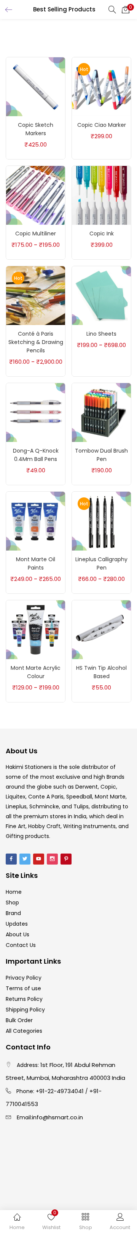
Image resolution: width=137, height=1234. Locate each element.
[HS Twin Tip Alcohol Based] (101, 629)
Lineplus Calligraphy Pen (101, 563)
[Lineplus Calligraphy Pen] (101, 520)
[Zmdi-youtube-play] (38, 859)
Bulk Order (19, 1020)
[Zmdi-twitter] (24, 859)
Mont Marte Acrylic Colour (36, 672)
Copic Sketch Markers (35, 129)
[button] (125, 9)
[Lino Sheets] (101, 295)
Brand (13, 913)
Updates (17, 924)
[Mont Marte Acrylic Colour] (35, 629)
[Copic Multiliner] (35, 195)
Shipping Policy (25, 1009)
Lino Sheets (101, 334)
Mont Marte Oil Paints (35, 563)
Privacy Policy (23, 978)
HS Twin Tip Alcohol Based (101, 672)
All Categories (24, 1031)
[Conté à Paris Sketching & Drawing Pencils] (35, 295)
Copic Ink (101, 233)
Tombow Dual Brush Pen (101, 455)
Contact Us (21, 945)
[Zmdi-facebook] (11, 859)
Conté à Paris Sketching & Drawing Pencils (35, 342)
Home (14, 892)
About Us (17, 934)
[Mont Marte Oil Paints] (35, 520)
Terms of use (23, 988)
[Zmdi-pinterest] (66, 859)
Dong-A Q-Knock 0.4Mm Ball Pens (36, 455)
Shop (12, 902)
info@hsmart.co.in (57, 1117)
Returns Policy (24, 999)
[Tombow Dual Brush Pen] (101, 412)
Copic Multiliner (35, 233)
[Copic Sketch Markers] (35, 86)
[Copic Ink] (101, 195)
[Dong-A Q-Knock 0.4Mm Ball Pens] (35, 412)
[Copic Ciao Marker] (101, 86)
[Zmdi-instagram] (52, 859)
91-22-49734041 (61, 1091)
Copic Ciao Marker (101, 125)
